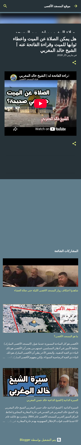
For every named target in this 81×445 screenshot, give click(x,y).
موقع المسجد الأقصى (57, 6)
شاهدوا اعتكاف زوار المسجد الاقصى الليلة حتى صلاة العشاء (46, 290)
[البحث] (5, 5)
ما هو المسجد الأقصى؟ (66, 336)
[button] (74, 62)
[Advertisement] (40, 211)
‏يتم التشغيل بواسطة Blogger (38, 439)
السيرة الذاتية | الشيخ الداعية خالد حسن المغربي (52, 400)
